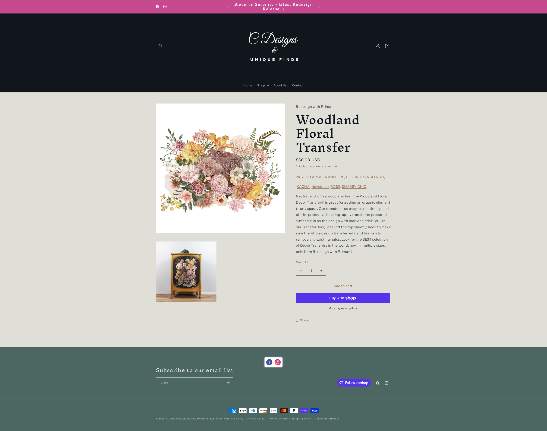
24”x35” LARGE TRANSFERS (320, 177)
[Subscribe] (228, 383)
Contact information (327, 418)
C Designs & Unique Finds (182, 418)
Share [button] (304, 320)
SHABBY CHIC (354, 186)
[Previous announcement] (228, 7)
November (320, 186)
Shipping (301, 166)
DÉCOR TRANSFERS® (365, 177)
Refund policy (234, 418)
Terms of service (278, 418)
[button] (160, 46)
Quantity (302, 262)
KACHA (303, 186)
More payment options (343, 308)
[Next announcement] (319, 7)
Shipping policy (301, 418)
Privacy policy (255, 418)
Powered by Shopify (210, 418)
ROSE (335, 186)
